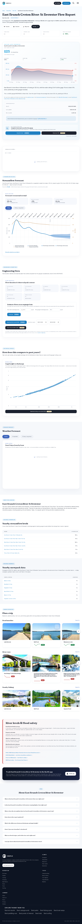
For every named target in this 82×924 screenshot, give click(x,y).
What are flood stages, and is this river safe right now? (20, 835)
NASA (76, 920)
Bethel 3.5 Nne (7, 580)
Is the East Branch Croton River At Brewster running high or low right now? (26, 805)
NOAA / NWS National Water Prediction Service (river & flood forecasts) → (23, 752)
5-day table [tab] (15, 436)
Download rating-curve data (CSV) (40, 411)
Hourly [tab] (6, 436)
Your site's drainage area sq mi (20, 309)
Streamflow (8, 10)
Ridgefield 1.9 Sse (8, 587)
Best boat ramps (59, 910)
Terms (3, 899)
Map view (26, 26)
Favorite (6, 26)
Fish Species (45, 877)
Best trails (39, 913)
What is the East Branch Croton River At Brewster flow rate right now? (24, 799)
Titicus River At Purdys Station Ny (11, 553)
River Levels (45, 863)
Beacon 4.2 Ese (7, 595)
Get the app (70, 773)
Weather (44, 881)
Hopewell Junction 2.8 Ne (10, 598)
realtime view (30, 97)
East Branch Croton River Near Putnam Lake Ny (14, 545)
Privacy (4, 901)
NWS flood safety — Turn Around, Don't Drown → (17, 760)
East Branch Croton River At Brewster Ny (13, 535)
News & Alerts (45, 875)
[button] (27, 626)
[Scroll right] (79, 631)
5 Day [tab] (8, 207)
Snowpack (44, 857)
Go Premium (66, 3)
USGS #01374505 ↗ (15, 17)
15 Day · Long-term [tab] (19, 207)
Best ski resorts (10, 910)
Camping (4, 879)
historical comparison (41, 97)
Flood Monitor (45, 879)
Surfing (4, 888)
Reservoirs (44, 861)
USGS (67, 920)
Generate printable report (15, 327)
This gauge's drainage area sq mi (49, 309)
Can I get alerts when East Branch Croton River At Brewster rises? (23, 841)
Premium (4, 897)
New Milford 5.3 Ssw (8, 591)
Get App (58, 3)
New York (14, 10)
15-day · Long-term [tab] (26, 436)
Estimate (13, 314)
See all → (77, 620)
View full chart (22, 133)
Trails (3, 885)
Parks (3, 883)
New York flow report (63, 97)
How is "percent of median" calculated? (16, 829)
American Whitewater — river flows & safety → (16, 757)
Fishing (4, 877)
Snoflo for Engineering (41, 332)
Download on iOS (9, 865)
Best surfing (48, 913)
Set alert (17, 26)
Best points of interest (26, 913)
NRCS (73, 920)
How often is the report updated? (14, 817)
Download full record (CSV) (15, 322)
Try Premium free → (42, 118)
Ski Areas (4, 873)
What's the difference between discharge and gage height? (21, 823)
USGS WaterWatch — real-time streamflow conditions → (19, 755)
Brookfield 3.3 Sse (8, 584)
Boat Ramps (5, 881)
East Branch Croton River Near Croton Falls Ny (14, 538)
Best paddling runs (11, 913)
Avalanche (44, 865)
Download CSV (58, 133)
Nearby (34, 26)
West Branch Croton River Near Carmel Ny (13, 549)
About (3, 895)
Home (3, 10)
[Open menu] (78, 3)
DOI (79, 920)
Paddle (4, 875)
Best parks (34, 910)
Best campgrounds (23, 910)
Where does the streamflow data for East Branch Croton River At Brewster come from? (29, 811)
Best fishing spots (46, 910)
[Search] (73, 3)
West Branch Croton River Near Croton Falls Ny (14, 542)
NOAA (71, 920)
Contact (4, 903)
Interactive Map (45, 873)
